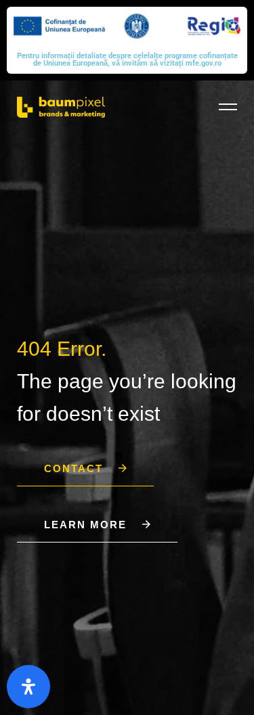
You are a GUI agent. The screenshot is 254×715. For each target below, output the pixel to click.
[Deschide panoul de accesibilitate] (28, 686)
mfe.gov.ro (203, 63)
